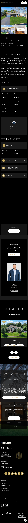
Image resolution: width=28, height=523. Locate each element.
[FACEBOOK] (5, 473)
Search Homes (5, 490)
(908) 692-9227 (14, 126)
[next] (16, 352)
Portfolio (4, 483)
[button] (14, 418)
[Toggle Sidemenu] (25, 2)
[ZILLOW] (22, 473)
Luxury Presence (22, 513)
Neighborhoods (5, 485)
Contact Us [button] (4, 493)
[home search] (22, 2)
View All (21, 29)
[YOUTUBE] (15, 473)
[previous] (12, 352)
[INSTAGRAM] (9, 473)
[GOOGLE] (19, 473)
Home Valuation (5, 488)
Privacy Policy (22, 516)
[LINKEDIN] (12, 473)
